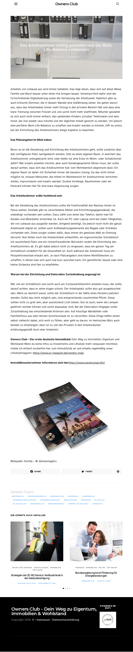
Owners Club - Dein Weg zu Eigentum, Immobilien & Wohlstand (54, 611)
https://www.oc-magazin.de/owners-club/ (58, 353)
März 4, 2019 (58, 57)
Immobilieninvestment (25, 500)
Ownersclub (37, 504)
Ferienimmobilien (37, 496)
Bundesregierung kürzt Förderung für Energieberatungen (96, 574)
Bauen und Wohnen (22, 568)
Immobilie (74, 496)
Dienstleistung (41, 568)
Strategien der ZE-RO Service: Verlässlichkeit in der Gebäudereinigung (37, 577)
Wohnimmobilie (57, 504)
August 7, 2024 (104, 581)
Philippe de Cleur (26, 583)
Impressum (43, 619)
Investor (86, 500)
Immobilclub (57, 496)
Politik (102, 568)
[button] (63, 588)
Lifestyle (100, 500)
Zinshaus (98, 504)
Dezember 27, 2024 (47, 583)
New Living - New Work (60, 38)
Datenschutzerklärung (65, 619)
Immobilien (89, 496)
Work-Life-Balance (79, 504)
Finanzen (79, 568)
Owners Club (66, 4)
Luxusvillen (20, 504)
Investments (71, 500)
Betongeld (18, 496)
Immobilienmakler (51, 500)
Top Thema (79, 38)
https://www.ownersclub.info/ (87, 362)
